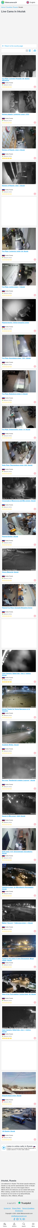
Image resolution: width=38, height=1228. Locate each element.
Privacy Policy (16, 1208)
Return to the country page (14, 46)
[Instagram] (17, 1219)
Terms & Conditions (28, 1208)
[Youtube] (24, 1219)
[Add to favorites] (35, 87)
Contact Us (7, 1208)
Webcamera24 (11, 2)
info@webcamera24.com (19, 1216)
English (32, 2)
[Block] (27, 51)
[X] (20, 1219)
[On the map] (35, 51)
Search (24, 1226)
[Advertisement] (19, 29)
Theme (5, 1226)
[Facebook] (14, 1219)
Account (14, 1226)
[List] (30, 51)
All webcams (19, 1211)
